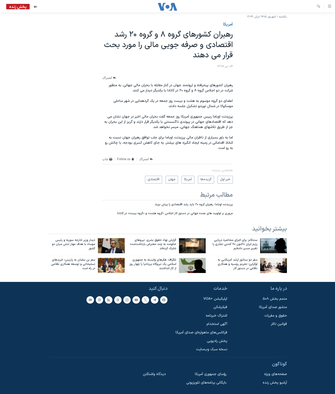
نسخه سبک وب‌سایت (211, 349)
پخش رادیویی (217, 341)
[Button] (109, 77)
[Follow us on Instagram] (127, 300)
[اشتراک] (90, 300)
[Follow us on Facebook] (164, 300)
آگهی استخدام (216, 324)
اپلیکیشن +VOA (215, 298)
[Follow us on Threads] (118, 300)
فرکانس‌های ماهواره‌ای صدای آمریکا (201, 332)
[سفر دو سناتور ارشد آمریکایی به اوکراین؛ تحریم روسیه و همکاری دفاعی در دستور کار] (273, 265)
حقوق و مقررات (275, 315)
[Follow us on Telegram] (154, 300)
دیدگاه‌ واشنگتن (154, 374)
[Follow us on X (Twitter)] (145, 300)
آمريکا (228, 24)
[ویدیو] (35, 7)
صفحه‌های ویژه (275, 374)
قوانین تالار (279, 324)
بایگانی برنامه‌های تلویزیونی (206, 382)
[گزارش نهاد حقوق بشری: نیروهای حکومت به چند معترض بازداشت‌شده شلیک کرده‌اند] (192, 245)
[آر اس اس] (108, 300)
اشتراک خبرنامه (216, 315)
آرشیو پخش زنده (275, 382)
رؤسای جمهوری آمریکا (210, 374)
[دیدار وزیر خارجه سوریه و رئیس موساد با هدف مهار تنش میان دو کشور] (111, 245)
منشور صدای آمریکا (273, 307)
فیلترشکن (220, 307)
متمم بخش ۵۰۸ (275, 298)
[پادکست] (99, 300)
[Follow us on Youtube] (136, 300)
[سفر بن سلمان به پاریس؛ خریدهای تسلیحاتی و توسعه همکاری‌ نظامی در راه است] (111, 265)
